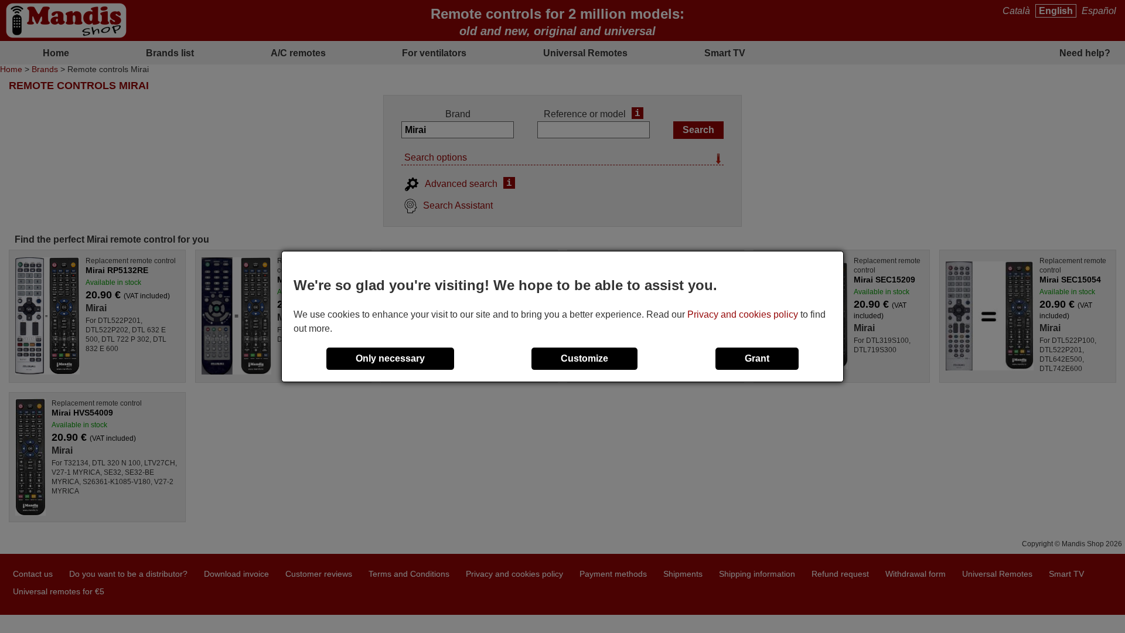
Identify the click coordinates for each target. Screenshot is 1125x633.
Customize (584, 358)
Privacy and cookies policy (742, 314)
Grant (757, 358)
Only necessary (390, 358)
